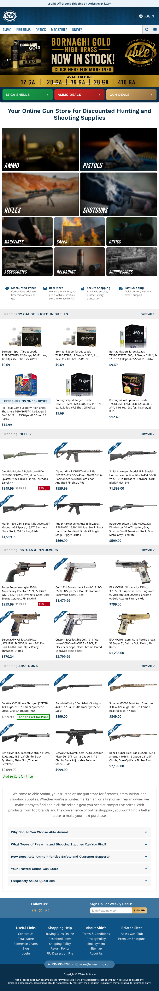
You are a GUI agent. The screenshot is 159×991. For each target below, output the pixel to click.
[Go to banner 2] (64, 83)
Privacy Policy (96, 939)
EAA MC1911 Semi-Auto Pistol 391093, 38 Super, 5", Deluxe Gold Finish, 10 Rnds (132, 643)
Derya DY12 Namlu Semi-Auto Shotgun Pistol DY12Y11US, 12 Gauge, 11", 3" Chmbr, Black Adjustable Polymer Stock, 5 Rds (79, 758)
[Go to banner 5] (87, 83)
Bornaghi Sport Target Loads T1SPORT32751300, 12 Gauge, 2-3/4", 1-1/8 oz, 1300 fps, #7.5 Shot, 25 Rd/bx (133, 355)
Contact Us (25, 934)
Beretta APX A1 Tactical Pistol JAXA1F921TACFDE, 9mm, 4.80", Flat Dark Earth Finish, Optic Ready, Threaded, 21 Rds (23, 645)
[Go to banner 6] (95, 83)
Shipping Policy (60, 944)
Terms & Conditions (96, 934)
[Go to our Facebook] (34, 910)
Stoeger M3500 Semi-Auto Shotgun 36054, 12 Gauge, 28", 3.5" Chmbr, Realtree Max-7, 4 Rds (131, 707)
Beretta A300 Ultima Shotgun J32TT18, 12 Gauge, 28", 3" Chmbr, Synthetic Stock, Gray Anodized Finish (25, 707)
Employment (96, 944)
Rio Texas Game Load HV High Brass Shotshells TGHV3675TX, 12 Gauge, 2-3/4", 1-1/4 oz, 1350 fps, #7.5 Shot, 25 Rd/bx (24, 413)
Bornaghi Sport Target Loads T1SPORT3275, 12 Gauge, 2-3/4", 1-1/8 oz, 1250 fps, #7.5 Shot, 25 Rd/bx (78, 403)
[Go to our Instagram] (47, 910)
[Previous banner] (7, 60)
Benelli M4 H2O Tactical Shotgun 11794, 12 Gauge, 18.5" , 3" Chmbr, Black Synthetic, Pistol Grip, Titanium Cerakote (26, 758)
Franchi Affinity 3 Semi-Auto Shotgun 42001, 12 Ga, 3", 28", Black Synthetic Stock (78, 707)
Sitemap (96, 948)
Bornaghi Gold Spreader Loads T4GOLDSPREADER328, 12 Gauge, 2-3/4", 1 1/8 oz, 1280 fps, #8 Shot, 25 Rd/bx (131, 405)
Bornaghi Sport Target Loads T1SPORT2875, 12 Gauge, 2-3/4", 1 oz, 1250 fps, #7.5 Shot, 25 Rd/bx (24, 355)
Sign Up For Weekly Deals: (111, 904)
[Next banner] (151, 60)
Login (26, 953)
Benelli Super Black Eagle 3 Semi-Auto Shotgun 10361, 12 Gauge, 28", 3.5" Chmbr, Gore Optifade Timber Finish (132, 756)
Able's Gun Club (132, 934)
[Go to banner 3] (72, 83)
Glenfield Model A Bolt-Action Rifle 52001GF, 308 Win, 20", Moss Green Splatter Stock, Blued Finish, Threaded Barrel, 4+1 (25, 476)
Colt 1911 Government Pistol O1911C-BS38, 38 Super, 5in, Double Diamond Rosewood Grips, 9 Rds (78, 591)
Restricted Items (60, 939)
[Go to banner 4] (79, 83)
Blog (26, 948)
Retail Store (26, 939)
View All (146, 314)
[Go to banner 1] (56, 83)
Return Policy (60, 948)
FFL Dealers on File (60, 953)
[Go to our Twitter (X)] (40, 910)
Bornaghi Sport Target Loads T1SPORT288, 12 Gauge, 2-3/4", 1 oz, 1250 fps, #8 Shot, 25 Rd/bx (77, 355)
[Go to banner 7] (103, 83)
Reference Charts (26, 944)
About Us (96, 953)
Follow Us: (39, 904)
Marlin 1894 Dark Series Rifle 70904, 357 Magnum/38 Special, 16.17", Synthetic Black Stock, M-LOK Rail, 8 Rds (26, 527)
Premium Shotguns (131, 939)
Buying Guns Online (60, 934)
